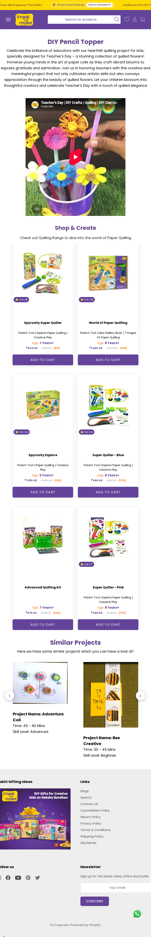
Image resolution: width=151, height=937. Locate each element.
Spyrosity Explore (43, 455)
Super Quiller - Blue (108, 455)
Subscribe (94, 901)
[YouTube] (18, 878)
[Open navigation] (8, 19)
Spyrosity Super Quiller (43, 323)
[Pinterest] (28, 877)
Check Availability (75, 4)
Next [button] (140, 695)
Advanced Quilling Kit (43, 587)
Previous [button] (9, 695)
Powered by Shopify (85, 925)
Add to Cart (42, 360)
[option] (40, 698)
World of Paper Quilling (108, 323)
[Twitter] (37, 877)
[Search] (83, 19)
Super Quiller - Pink (108, 587)
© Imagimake (59, 925)
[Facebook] (8, 877)
